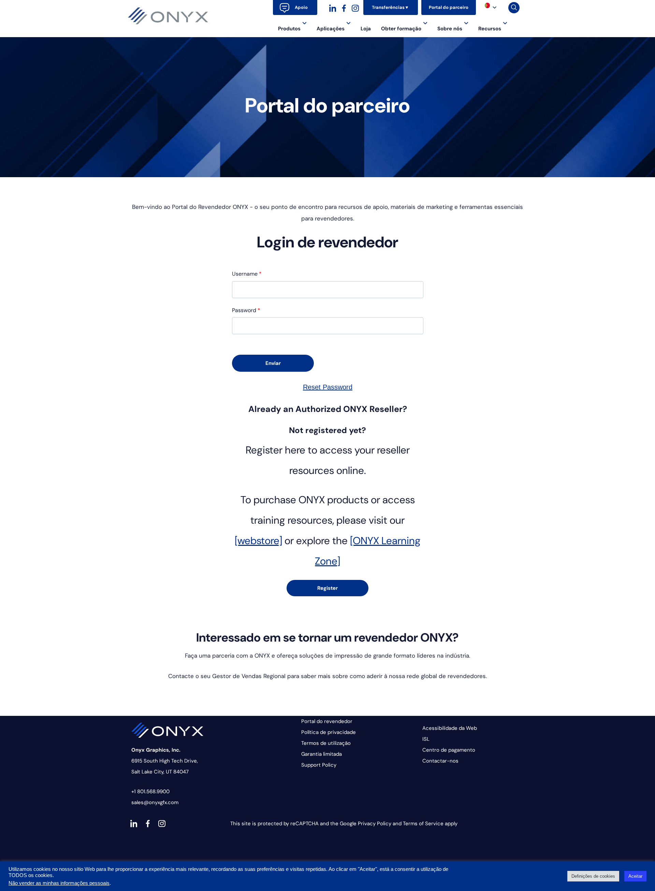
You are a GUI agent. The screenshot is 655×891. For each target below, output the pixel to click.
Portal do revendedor (326, 721)
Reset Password (327, 387)
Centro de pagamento (448, 750)
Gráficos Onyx (168, 16)
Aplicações (331, 28)
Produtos (289, 28)
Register (327, 588)
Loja (366, 28)
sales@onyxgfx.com (154, 802)
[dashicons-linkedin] (332, 7)
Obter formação (401, 28)
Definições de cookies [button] (593, 876)
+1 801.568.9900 (150, 791)
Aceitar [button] (635, 876)
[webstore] (258, 540)
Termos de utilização (326, 743)
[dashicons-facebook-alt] (344, 7)
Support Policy (318, 765)
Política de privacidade (328, 732)
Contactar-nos (440, 760)
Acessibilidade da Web (449, 728)
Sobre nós (449, 28)
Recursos (489, 28)
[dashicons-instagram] (355, 7)
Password (246, 310)
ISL (426, 739)
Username (247, 273)
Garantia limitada (321, 754)
